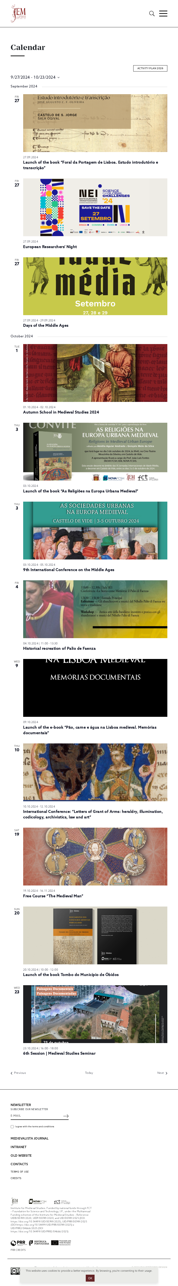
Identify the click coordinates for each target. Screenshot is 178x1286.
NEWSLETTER (21, 1105)
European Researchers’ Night (50, 247)
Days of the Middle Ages (46, 325)
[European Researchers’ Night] (95, 207)
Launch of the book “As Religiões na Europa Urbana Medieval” (80, 491)
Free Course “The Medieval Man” (53, 896)
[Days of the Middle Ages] (95, 286)
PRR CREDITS (18, 1250)
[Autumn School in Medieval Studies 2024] (95, 373)
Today (89, 1073)
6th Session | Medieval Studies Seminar (59, 1053)
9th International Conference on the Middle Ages (68, 570)
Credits (16, 1178)
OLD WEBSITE (21, 1156)
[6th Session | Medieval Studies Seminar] (95, 1014)
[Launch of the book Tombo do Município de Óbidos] (95, 935)
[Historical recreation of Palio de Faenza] (95, 609)
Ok (90, 1278)
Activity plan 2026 (150, 68)
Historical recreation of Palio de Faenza (59, 648)
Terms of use (20, 1172)
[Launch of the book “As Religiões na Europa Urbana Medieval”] (95, 452)
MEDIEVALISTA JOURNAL (29, 1138)
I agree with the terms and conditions (34, 1126)
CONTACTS (19, 1164)
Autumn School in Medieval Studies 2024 (61, 412)
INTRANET (18, 1147)
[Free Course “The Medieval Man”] (95, 856)
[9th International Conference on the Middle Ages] (95, 530)
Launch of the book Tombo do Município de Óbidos (71, 975)
